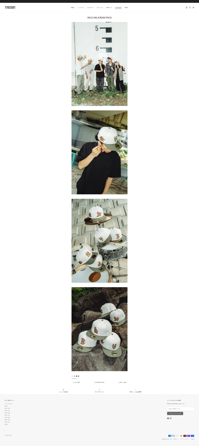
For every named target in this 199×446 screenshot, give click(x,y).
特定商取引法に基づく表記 (167, 439)
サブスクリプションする (175, 413)
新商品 (72, 7)
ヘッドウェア (80, 7)
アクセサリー (90, 7)
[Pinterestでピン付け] (78, 376)
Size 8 (6, 424)
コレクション (100, 7)
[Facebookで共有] (76, 376)
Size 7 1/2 (7, 415)
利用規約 (192, 439)
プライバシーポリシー (185, 439)
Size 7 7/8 (7, 422)
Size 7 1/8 (7, 408)
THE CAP (10, 435)
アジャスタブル (8, 403)
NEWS (126, 7)
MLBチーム (109, 7)
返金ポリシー (176, 439)
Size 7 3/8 (7, 413)
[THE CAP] (10, 7)
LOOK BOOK (118, 7)
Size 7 (6, 406)
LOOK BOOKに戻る (99, 382)
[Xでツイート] (74, 376)
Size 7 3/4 (7, 419)
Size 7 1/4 (7, 410)
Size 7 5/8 (7, 417)
